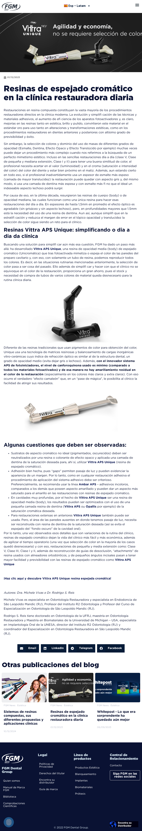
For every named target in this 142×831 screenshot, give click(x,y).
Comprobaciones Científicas (14, 804)
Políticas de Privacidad (46, 765)
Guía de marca (48, 789)
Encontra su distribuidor (47, 781)
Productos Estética (87, 768)
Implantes (81, 781)
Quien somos (11, 781)
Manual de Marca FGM (14, 788)
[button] (137, 5)
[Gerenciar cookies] (9, 822)
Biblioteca (9, 797)
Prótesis (80, 794)
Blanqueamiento (85, 774)
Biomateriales (84, 787)
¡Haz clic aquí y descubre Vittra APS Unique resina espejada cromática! (57, 578)
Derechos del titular (52, 773)
